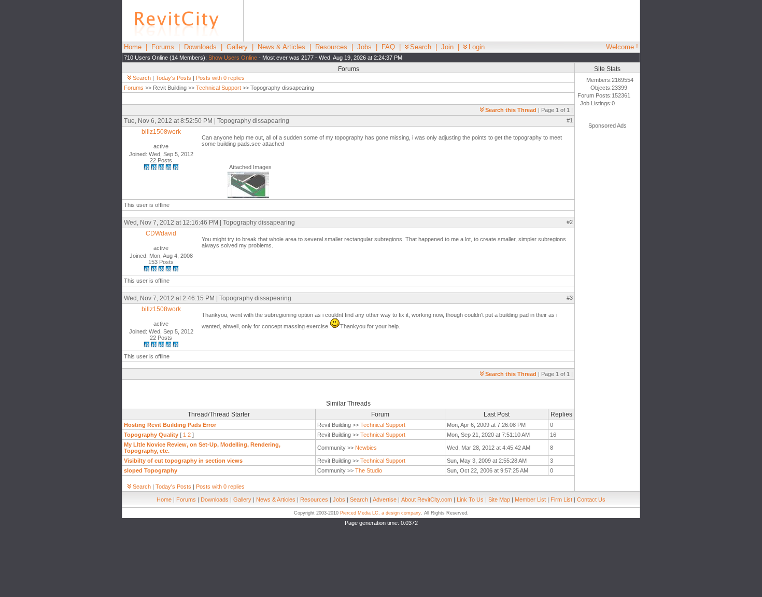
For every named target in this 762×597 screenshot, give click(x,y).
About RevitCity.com (426, 499)
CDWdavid (161, 233)
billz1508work (161, 131)
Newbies (366, 448)
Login (477, 47)
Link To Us (470, 499)
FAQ (388, 47)
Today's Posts (173, 78)
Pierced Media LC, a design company (380, 513)
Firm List (561, 499)
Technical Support (218, 88)
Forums (162, 47)
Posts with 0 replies (220, 78)
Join (447, 47)
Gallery (237, 47)
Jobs (364, 47)
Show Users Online (232, 57)
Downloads (200, 47)
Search (420, 47)
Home (133, 47)
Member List (530, 499)
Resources (331, 47)
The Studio (368, 470)
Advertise (385, 499)
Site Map (499, 499)
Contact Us (591, 499)
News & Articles (281, 47)
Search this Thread (511, 110)
